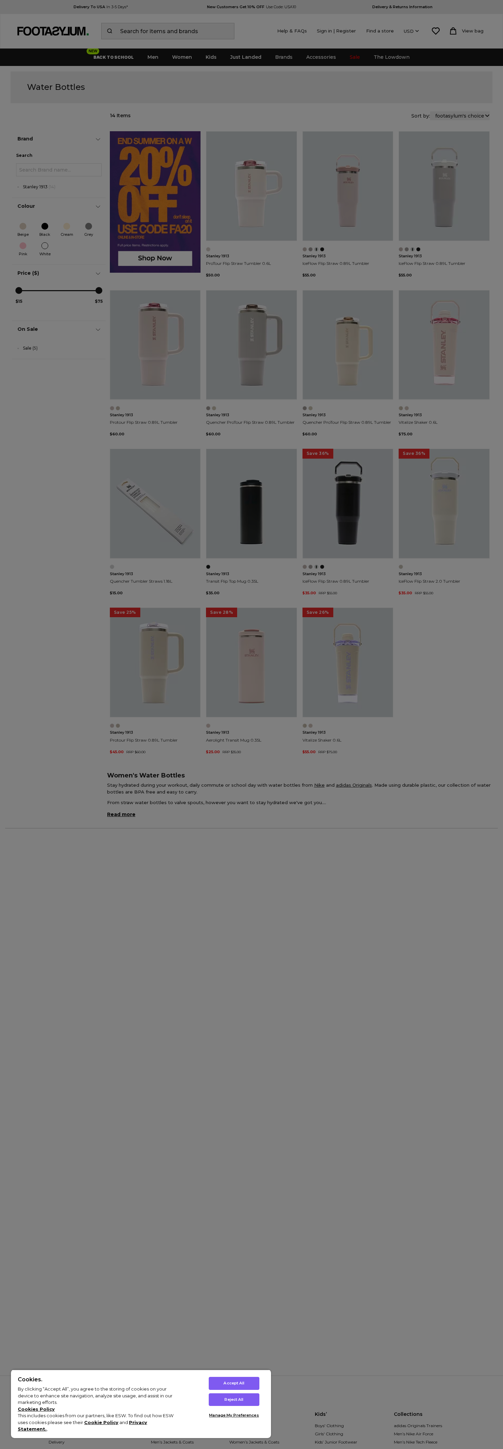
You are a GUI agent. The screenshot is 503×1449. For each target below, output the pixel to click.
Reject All (233, 1399)
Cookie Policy (101, 1422)
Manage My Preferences (234, 1415)
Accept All (233, 1383)
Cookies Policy (36, 1409)
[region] (141, 1403)
